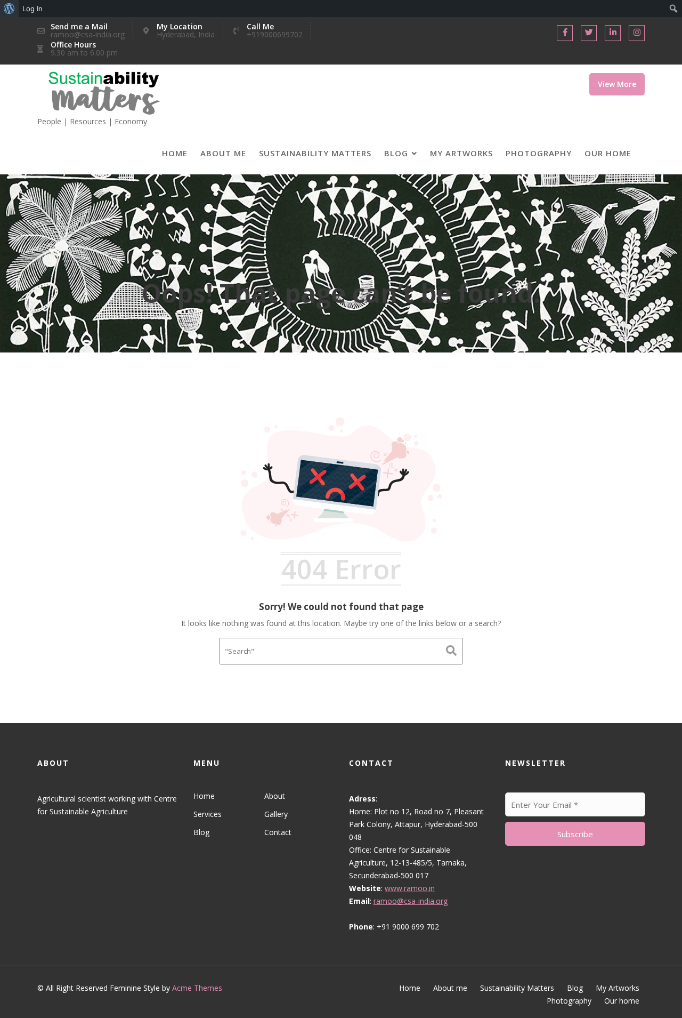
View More (617, 84)
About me (223, 153)
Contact (277, 832)
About (274, 796)
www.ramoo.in (410, 888)
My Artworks (461, 153)
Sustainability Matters (315, 153)
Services (207, 814)
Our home (607, 153)
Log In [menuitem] (32, 8)
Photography (539, 153)
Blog (396, 153)
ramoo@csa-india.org (411, 901)
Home (175, 153)
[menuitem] (9, 8)
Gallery (275, 814)
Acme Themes (197, 988)
